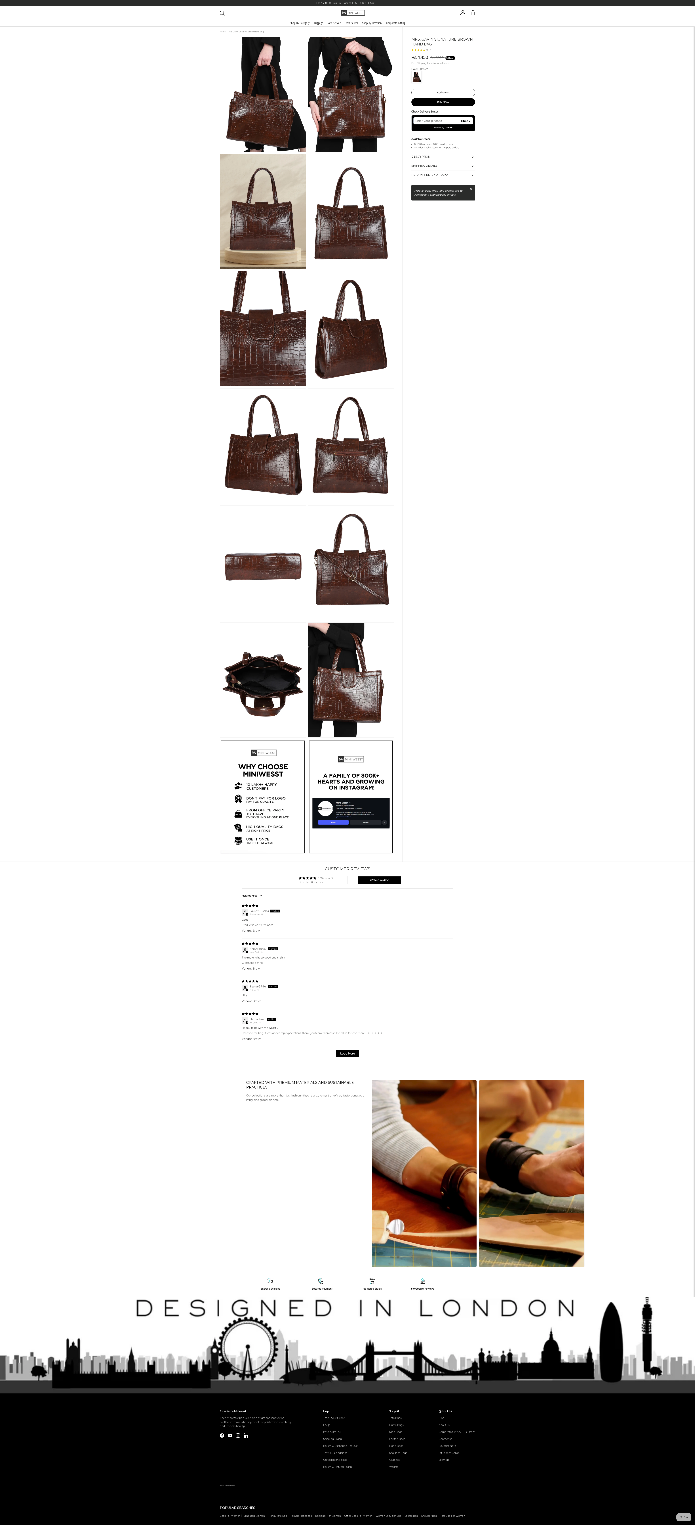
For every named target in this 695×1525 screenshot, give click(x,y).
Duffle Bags (396, 1425)
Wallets (393, 1466)
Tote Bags (395, 1418)
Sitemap (444, 1459)
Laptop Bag (411, 1515)
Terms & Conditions (335, 1453)
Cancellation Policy (335, 1459)
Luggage (318, 23)
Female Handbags (301, 1515)
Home (223, 32)
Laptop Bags (397, 1439)
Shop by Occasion (372, 23)
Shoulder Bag (429, 1515)
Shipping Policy (332, 1439)
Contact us (445, 1439)
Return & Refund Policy (337, 1466)
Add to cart (443, 92)
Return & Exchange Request (340, 1445)
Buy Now (443, 102)
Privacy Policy (331, 1432)
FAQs (326, 1425)
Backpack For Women (328, 1515)
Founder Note (447, 1445)
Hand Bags (396, 1445)
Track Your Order (334, 1418)
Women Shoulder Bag (388, 1515)
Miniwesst (231, 1485)
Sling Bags (395, 1432)
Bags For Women (230, 1515)
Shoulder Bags (398, 1453)
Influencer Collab (449, 1453)
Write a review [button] (379, 880)
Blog (441, 1418)
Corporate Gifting (395, 23)
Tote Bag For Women (452, 1515)
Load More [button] (347, 1053)
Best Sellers (352, 23)
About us (444, 1425)
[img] (250, 905)
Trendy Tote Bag (277, 1515)
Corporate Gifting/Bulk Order (457, 1432)
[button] (418, 50)
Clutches (394, 1459)
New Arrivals (334, 23)
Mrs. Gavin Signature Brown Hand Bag (246, 32)
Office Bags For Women (358, 1515)
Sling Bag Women (254, 1515)
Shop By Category (300, 23)
